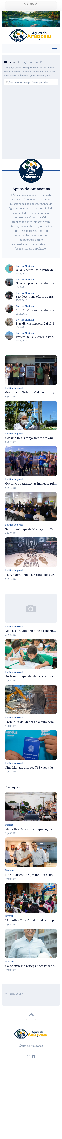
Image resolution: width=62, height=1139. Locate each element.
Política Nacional (25, 266)
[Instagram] (28, 1056)
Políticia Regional (14, 388)
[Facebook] (33, 1056)
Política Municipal (14, 626)
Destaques (10, 824)
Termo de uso (15, 993)
